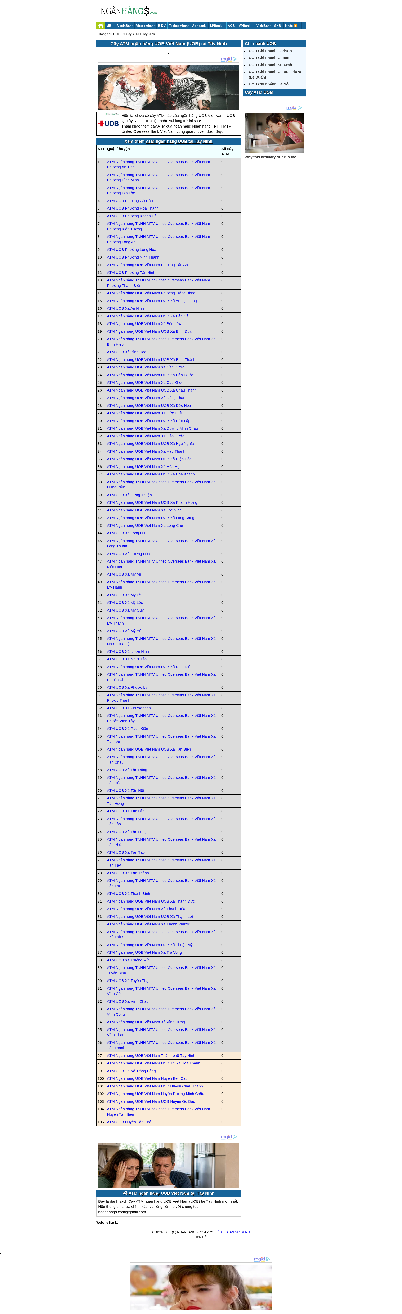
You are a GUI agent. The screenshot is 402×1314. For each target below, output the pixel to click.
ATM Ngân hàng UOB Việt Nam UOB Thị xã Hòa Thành (153, 1063)
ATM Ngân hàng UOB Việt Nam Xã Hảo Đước (145, 436)
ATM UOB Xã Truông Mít (128, 960)
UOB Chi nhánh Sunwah (270, 65)
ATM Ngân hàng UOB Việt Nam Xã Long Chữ (145, 525)
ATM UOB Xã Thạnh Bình (128, 893)
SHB (277, 25)
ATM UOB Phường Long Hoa (131, 249)
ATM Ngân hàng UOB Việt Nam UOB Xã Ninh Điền (149, 667)
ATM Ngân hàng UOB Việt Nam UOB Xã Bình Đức (149, 331)
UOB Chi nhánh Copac (269, 58)
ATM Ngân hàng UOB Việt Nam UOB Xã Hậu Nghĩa (150, 444)
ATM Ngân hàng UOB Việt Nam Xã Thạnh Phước (148, 924)
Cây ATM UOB (259, 92)
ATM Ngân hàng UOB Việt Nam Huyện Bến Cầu (147, 1078)
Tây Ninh (148, 34)
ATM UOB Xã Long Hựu (127, 533)
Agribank (199, 25)
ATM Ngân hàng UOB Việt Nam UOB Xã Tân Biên (149, 749)
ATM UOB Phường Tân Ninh (131, 273)
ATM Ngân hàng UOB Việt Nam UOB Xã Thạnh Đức (151, 901)
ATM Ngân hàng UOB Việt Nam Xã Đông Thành (147, 398)
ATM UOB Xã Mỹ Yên (125, 631)
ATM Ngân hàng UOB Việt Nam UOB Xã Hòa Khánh (151, 474)
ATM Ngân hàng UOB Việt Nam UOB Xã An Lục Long (152, 301)
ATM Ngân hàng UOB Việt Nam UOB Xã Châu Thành (152, 390)
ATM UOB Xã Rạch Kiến (127, 729)
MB (108, 25)
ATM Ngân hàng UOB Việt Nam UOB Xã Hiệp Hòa (149, 459)
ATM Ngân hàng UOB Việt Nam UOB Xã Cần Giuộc (150, 375)
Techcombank (179, 25)
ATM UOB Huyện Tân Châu (130, 1122)
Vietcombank (145, 25)
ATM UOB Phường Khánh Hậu (133, 216)
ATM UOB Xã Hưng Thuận (129, 495)
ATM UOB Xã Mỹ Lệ (124, 595)
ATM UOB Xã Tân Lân (125, 811)
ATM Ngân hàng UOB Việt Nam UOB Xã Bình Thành (151, 360)
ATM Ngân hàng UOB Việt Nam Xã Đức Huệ (144, 413)
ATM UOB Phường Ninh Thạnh (133, 257)
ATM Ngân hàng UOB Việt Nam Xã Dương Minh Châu (152, 428)
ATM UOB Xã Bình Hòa (126, 352)
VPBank (244, 25)
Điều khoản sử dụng (232, 1232)
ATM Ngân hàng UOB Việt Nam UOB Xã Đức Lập (148, 421)
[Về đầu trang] (398, 1309)
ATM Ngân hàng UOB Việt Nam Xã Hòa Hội (143, 467)
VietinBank (125, 25)
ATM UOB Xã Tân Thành (128, 873)
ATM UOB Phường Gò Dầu (130, 201)
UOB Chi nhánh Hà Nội (269, 84)
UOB (119, 34)
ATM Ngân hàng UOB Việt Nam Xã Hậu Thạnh (146, 451)
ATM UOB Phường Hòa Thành (132, 208)
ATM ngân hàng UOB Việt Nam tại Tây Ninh (171, 1193)
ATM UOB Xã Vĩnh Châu (127, 1001)
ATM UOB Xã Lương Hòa (128, 554)
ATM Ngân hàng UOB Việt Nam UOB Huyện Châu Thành (155, 1086)
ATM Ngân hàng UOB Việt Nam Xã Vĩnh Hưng (146, 1022)
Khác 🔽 (291, 25)
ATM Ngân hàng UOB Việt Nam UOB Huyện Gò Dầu (151, 1101)
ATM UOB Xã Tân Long (127, 832)
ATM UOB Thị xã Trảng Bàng (131, 1071)
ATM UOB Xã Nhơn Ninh (128, 651)
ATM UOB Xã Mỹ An (124, 574)
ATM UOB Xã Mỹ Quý (125, 610)
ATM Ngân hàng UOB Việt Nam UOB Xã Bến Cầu (149, 316)
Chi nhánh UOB (260, 43)
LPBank (216, 25)
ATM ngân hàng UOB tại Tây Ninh (179, 141)
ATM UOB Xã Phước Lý (127, 687)
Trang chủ (105, 34)
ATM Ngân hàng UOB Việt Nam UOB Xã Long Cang (150, 518)
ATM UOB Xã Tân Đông (127, 770)
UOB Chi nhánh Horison (270, 51)
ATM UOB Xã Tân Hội (125, 790)
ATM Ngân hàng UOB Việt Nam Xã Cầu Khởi (145, 382)
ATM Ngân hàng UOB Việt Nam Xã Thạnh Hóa (146, 909)
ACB (231, 25)
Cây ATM (132, 34)
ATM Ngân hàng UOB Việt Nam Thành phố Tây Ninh (151, 1056)
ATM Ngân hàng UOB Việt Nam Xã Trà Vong (144, 952)
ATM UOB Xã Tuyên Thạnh (130, 981)
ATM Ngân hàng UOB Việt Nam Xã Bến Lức (144, 324)
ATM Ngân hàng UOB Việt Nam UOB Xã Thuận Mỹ (150, 945)
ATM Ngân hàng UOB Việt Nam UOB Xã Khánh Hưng (152, 502)
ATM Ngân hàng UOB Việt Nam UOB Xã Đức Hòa (149, 405)
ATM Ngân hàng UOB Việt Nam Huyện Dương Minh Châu (155, 1094)
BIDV (162, 25)
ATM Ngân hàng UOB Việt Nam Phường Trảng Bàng (151, 293)
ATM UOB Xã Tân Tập (126, 852)
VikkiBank (263, 25)
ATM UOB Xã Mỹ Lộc (125, 602)
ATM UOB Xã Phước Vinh (129, 708)
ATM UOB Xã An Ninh (125, 308)
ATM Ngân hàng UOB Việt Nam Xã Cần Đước (145, 367)
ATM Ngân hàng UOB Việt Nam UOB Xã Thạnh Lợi (150, 917)
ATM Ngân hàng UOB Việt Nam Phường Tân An (147, 265)
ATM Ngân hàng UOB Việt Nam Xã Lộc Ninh (144, 510)
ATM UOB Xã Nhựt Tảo (127, 659)
